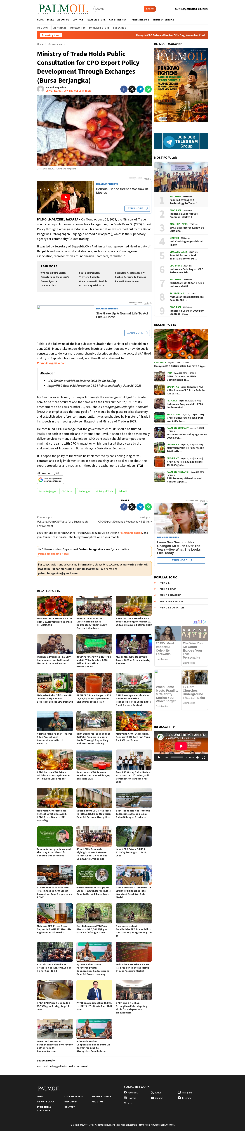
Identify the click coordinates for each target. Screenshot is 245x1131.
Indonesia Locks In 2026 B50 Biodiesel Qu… (187, 312)
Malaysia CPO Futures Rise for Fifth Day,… (180, 366)
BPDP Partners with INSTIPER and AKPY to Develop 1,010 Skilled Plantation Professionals (93, 661)
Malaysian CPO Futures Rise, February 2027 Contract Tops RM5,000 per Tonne (133, 737)
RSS (129, 1103)
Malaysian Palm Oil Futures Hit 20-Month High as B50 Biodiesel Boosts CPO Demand (55, 698)
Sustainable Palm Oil (172, 601)
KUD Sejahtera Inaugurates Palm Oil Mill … (187, 298)
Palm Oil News (168, 589)
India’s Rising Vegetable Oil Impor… (186, 243)
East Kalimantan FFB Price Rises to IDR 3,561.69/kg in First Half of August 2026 (91, 929)
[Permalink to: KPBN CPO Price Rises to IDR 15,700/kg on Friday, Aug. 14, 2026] (55, 990)
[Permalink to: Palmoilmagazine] (40, 89)
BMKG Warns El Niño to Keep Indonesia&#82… (187, 285)
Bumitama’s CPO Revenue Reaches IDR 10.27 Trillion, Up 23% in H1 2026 (93, 775)
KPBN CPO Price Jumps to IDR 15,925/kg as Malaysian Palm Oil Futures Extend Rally (93, 698)
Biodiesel (175, 210)
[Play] (159, 757)
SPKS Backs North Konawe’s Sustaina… (187, 229)
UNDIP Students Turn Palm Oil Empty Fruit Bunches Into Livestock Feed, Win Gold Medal (133, 892)
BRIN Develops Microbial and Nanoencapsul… (184, 480)
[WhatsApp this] (148, 89)
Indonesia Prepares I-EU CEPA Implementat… (185, 406)
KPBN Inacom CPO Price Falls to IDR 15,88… (186, 392)
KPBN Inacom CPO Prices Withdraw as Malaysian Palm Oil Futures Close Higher (53, 775)
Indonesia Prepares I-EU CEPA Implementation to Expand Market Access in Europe (54, 660)
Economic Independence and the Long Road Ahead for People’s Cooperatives (54, 852)
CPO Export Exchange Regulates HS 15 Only (125, 519)
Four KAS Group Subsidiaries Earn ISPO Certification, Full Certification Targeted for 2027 (133, 777)
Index (40, 1096)
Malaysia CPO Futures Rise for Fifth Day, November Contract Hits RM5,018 (132, 35)
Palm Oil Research (178, 471)
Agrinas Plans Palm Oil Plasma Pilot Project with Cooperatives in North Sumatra (54, 738)
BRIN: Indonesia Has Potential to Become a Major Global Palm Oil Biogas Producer (133, 814)
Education (173, 414)
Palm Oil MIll (178, 293)
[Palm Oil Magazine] (63, 8)
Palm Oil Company (178, 427)
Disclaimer (70, 1101)
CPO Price (176, 265)
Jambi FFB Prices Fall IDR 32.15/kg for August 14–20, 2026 (131, 852)
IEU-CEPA (172, 400)
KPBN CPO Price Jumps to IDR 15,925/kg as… (184, 463)
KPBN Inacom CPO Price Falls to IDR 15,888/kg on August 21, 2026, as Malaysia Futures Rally (134, 621)
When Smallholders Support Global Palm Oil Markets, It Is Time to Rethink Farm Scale (93, 891)
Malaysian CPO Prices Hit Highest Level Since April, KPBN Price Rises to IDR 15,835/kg (52, 815)
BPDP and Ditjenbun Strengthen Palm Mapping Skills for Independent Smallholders (131, 1007)
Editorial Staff (101, 1096)
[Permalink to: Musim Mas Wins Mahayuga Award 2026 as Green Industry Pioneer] (134, 644)
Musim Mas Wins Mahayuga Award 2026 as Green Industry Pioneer (133, 660)
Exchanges (84, 491)
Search (150, 9)
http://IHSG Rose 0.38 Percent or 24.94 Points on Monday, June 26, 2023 (95, 385)
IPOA (169, 372)
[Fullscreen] (203, 757)
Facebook (133, 1092)
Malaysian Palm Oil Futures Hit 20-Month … (185, 449)
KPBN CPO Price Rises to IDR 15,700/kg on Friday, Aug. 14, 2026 (53, 1006)
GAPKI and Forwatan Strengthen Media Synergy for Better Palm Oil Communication (55, 1046)
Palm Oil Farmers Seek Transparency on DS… (183, 257)
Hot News (176, 196)
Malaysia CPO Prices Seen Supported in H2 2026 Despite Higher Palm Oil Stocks (54, 929)
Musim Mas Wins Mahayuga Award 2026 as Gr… (187, 436)
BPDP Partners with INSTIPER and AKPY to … (185, 419)
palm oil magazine (170, 595)
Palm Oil (123, 491)
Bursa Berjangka (47, 491)
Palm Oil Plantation (172, 607)
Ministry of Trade (105, 491)
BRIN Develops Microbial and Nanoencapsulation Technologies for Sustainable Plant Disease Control (133, 700)
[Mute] (197, 757)
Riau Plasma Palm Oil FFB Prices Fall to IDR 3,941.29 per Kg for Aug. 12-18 (54, 968)
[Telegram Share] (140, 89)
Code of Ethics (73, 1096)
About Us (97, 1101)
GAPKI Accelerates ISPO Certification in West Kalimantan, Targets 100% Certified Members (91, 623)
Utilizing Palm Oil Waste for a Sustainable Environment (62, 521)
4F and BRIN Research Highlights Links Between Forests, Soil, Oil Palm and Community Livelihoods (91, 853)
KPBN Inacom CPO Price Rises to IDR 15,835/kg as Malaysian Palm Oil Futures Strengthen (93, 814)
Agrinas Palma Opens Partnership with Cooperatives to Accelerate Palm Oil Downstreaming (92, 969)
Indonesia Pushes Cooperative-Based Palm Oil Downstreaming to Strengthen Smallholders (93, 1046)
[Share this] (124, 89)
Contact (69, 1107)
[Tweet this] (132, 89)
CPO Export (68, 491)
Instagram (187, 1092)
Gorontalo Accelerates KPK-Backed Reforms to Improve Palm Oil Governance (130, 277)
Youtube (159, 1098)
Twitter (158, 1092)
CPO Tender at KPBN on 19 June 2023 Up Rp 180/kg (82, 381)
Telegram (186, 1098)
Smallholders (179, 224)
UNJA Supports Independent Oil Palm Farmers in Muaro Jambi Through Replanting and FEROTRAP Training (93, 738)
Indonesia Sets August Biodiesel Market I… (184, 215)
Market (174, 238)
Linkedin (132, 1098)
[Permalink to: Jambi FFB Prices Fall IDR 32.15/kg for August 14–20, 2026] (134, 836)
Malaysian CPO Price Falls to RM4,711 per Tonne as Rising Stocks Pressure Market (132, 968)
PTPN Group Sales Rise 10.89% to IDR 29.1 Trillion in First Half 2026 (94, 1006)
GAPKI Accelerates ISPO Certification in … (181, 378)
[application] (181, 746)
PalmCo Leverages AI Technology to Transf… (184, 202)
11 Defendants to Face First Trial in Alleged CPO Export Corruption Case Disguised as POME (54, 892)
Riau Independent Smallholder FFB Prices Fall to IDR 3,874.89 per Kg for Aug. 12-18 (134, 930)
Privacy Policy (45, 1101)
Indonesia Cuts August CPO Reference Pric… (186, 271)
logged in (58, 1066)
